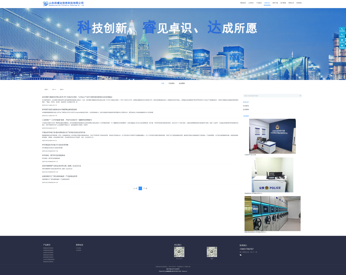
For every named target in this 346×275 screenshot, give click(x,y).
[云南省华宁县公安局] (273, 136)
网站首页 (243, 3)
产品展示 (46, 245)
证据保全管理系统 (48, 252)
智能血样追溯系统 (48, 261)
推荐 (46, 89)
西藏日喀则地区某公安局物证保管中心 (255, 232)
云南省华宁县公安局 (250, 155)
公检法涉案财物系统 (49, 259)
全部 (162, 83)
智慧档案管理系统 (48, 257)
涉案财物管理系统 (48, 250)
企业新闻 (182, 83)
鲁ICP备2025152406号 (173, 269)
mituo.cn (184, 271)
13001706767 (247, 248)
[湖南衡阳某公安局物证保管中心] (273, 175)
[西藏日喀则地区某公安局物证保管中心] (273, 213)
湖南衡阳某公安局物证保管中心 (253, 193)
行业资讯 (171, 83)
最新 (61, 89)
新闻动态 (246, 102)
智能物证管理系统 (48, 248)
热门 (53, 89)
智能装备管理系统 (48, 255)
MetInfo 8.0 (169, 271)
